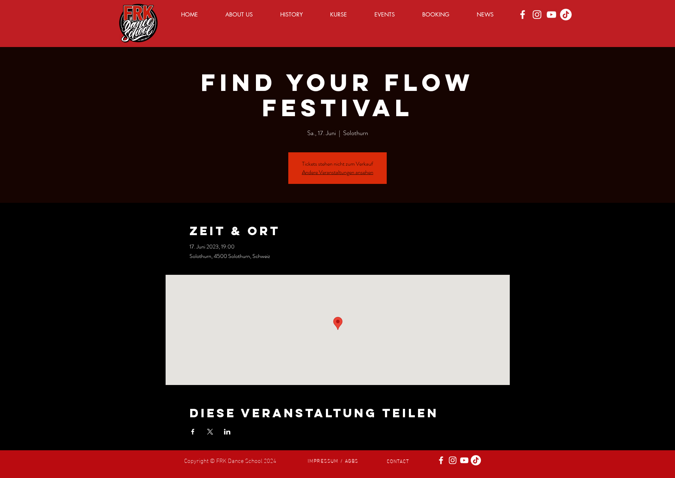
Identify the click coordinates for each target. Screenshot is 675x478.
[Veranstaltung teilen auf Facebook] (192, 431)
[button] (333, 460)
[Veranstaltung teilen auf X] (210, 431)
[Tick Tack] (566, 14)
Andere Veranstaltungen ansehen (337, 172)
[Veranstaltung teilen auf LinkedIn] (227, 431)
